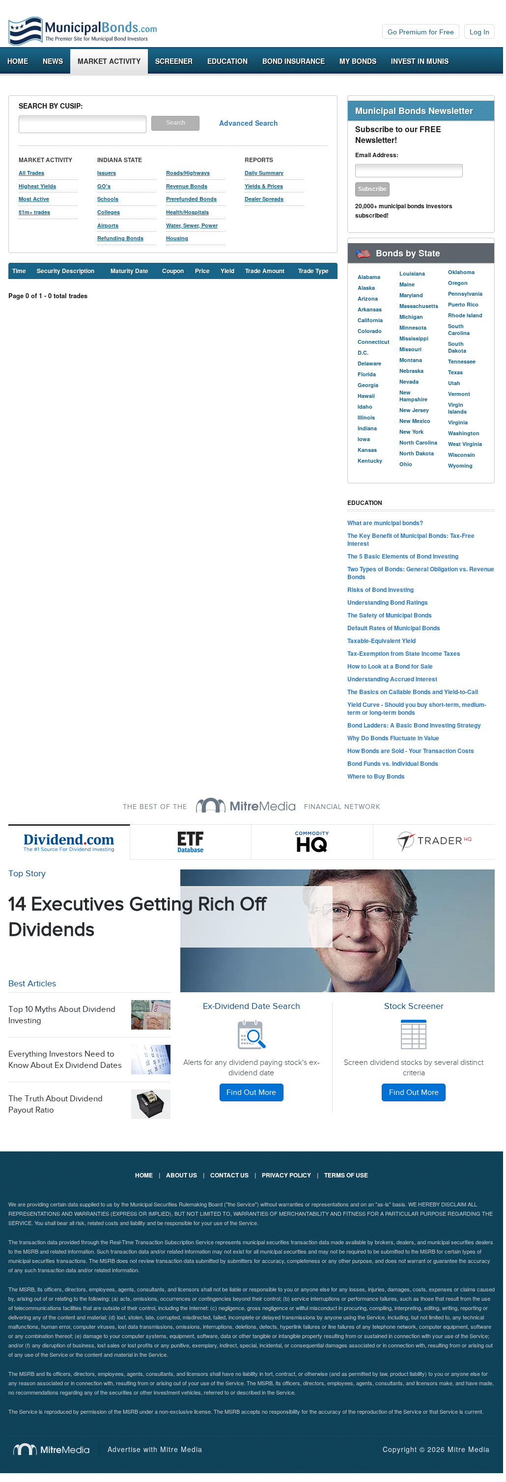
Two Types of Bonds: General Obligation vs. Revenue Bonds (420, 572)
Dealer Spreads (264, 198)
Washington (463, 433)
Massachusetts (418, 305)
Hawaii (366, 395)
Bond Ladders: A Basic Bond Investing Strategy (414, 725)
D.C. (363, 352)
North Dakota (416, 453)
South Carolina (459, 329)
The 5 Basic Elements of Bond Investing (402, 556)
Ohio (405, 464)
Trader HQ (434, 842)
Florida (367, 374)
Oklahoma (461, 272)
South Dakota (457, 347)
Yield (227, 270)
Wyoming (460, 465)
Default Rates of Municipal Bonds (393, 627)
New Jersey (414, 410)
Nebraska (411, 370)
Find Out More (251, 1092)
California (370, 320)
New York (411, 431)
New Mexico (414, 420)
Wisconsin (461, 454)
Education (227, 61)
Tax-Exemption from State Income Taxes (403, 653)
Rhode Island (465, 315)
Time (19, 270)
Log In (479, 32)
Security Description (65, 270)
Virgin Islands (457, 408)
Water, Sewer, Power (192, 225)
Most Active (34, 198)
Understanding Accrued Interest (392, 678)
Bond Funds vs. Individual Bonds (392, 763)
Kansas (367, 449)
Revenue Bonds (186, 186)
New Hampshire (413, 396)
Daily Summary (264, 172)
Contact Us (229, 1175)
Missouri (410, 349)
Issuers (106, 172)
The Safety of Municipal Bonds (389, 615)
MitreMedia (245, 805)
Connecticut (374, 341)
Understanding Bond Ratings (387, 602)
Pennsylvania (465, 293)
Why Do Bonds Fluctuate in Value (393, 737)
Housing (177, 238)
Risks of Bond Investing (380, 589)
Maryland (411, 295)
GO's (104, 186)
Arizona (368, 298)
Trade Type (313, 270)
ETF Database (191, 842)
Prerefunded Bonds (191, 198)
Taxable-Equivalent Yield (381, 640)
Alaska (366, 287)
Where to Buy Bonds (376, 776)
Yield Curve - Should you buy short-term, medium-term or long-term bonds (416, 708)
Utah (454, 383)
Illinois (366, 417)
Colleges (108, 212)
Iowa (364, 439)
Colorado (370, 331)
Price (202, 270)
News (53, 61)
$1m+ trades (34, 212)
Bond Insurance (293, 61)
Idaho (365, 406)
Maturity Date (129, 270)
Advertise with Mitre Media (155, 1449)
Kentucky (370, 460)
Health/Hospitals (187, 212)
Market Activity (109, 61)
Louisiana (412, 273)
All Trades (31, 172)
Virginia (458, 422)
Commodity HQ (312, 842)
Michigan (411, 316)
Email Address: (376, 155)
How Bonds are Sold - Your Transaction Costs (410, 750)
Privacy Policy (286, 1175)
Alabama (369, 276)
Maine (407, 284)
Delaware (369, 363)
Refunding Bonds (120, 238)
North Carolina (418, 442)
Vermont (459, 393)
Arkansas (370, 309)
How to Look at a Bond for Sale (390, 666)
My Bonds (357, 61)
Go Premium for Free (421, 32)
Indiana (367, 428)
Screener (174, 61)
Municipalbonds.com (82, 31)
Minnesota (412, 327)
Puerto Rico (463, 304)
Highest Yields (37, 186)
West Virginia (465, 443)
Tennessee (462, 361)
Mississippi (413, 338)
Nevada (409, 381)
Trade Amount (264, 270)
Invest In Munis (420, 61)
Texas (455, 372)
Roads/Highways (188, 172)
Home (17, 61)
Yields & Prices (264, 186)
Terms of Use (346, 1175)
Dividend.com (69, 842)
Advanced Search (248, 123)
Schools (107, 198)
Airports (107, 225)
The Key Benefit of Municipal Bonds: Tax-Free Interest (411, 539)
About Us (181, 1175)
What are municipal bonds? (385, 522)
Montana (410, 360)
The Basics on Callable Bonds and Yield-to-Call (412, 691)
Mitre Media (56, 1449)
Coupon (173, 270)
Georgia (368, 385)
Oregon (458, 282)
